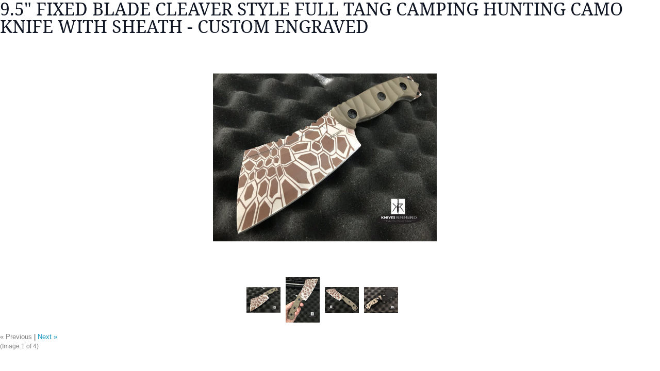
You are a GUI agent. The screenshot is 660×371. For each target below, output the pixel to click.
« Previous (16, 337)
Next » (47, 337)
